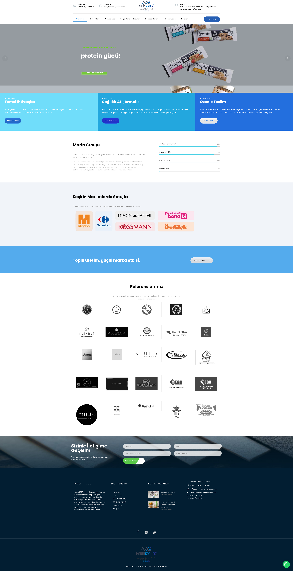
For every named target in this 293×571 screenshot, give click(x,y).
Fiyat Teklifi (212, 19)
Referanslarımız (152, 19)
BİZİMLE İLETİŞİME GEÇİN (201, 260)
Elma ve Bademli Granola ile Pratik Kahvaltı (168, 504)
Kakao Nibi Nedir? (168, 492)
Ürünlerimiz (110, 19)
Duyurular (94, 19)
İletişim (184, 19)
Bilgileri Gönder (131, 461)
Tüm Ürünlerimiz (208, 120)
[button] (286, 564)
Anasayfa (80, 19)
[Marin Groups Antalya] (146, 7)
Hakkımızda (170, 19)
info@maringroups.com (207, 489)
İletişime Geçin (13, 120)
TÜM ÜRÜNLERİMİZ (94, 74)
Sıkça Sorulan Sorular (130, 19)
